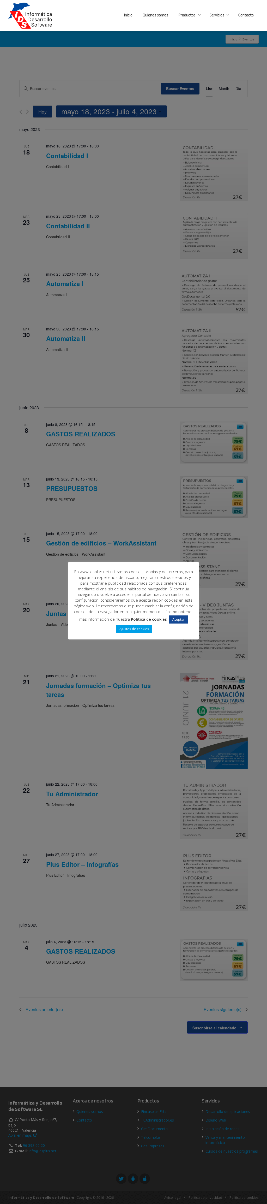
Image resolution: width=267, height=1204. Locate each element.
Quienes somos (155, 15)
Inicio (128, 15)
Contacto (246, 15)
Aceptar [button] (178, 619)
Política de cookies (149, 619)
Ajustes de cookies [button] (134, 628)
